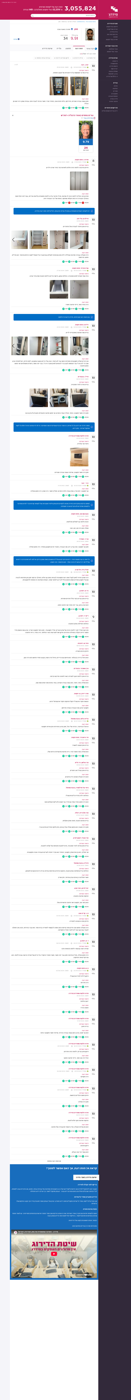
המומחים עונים (113, 96)
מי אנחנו (115, 61)
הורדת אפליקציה (112, 29)
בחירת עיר (88, 118)
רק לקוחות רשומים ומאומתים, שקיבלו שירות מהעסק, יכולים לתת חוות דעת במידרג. (62, 211)
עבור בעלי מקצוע (112, 52)
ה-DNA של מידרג (112, 76)
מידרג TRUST (113, 74)
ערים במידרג (114, 32)
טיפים (116, 86)
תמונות (115, 37)
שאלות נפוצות (113, 71)
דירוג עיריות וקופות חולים (110, 111)
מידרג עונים (114, 99)
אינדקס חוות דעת (112, 34)
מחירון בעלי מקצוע (112, 39)
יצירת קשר (114, 69)
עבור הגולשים (113, 49)
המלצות (115, 88)
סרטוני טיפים (113, 101)
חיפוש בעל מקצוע (112, 27)
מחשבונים (114, 94)
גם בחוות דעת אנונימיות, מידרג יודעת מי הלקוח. (74, 317)
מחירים (115, 91)
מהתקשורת (114, 63)
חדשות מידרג (114, 66)
